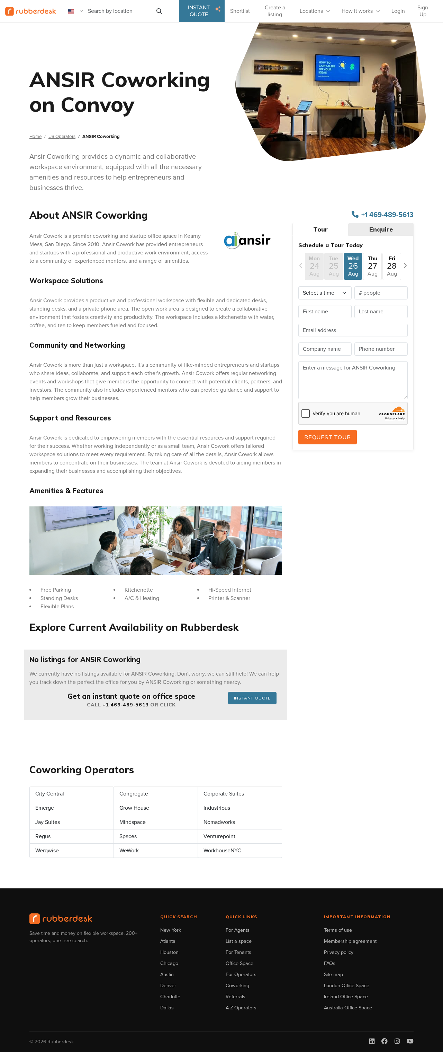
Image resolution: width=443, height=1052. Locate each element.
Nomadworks (219, 822)
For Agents (238, 930)
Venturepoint (219, 836)
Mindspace (132, 822)
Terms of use (338, 930)
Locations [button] (311, 11)
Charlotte (170, 997)
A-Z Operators (241, 1008)
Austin (167, 974)
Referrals (235, 997)
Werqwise (47, 850)
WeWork (129, 850)
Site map (333, 974)
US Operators (61, 136)
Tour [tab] (320, 229)
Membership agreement (350, 941)
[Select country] (75, 11)
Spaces (128, 836)
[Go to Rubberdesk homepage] (60, 918)
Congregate (133, 793)
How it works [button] (357, 11)
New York (170, 930)
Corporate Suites (224, 793)
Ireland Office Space (346, 997)
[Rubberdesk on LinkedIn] (371, 1041)
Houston (169, 952)
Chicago (169, 963)
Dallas (167, 1008)
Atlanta (167, 941)
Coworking (237, 986)
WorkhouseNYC (222, 850)
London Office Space (346, 986)
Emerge (44, 808)
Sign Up (422, 11)
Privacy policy (338, 952)
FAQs (329, 963)
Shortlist (240, 11)
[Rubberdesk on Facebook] (384, 1041)
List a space (239, 941)
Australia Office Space (348, 1008)
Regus (43, 836)
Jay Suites (47, 822)
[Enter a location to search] (159, 11)
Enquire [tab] (381, 229)
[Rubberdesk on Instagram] (397, 1041)
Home (35, 136)
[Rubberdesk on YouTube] (410, 1041)
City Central (49, 793)
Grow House (134, 808)
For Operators (241, 974)
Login (398, 11)
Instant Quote (199, 11)
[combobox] (119, 11)
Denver (168, 986)
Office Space (239, 963)
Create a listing (275, 11)
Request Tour (327, 437)
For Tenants (238, 952)
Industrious (217, 808)
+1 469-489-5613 (125, 705)
